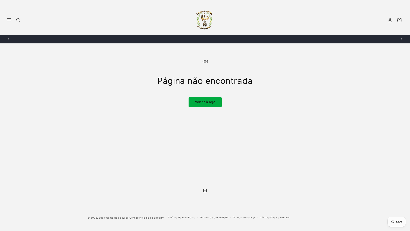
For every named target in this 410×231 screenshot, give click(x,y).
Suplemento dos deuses (114, 217)
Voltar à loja (205, 102)
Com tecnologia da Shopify (146, 217)
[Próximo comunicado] (401, 39)
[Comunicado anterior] (8, 39)
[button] (9, 20)
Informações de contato (275, 217)
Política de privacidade (214, 217)
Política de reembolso (181, 217)
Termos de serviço (244, 217)
